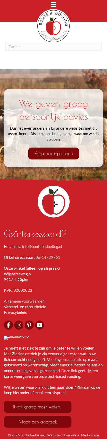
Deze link (69, 370)
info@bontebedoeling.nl (42, 246)
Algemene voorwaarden (24, 301)
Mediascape (90, 435)
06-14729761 (48, 257)
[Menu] (53, 5)
